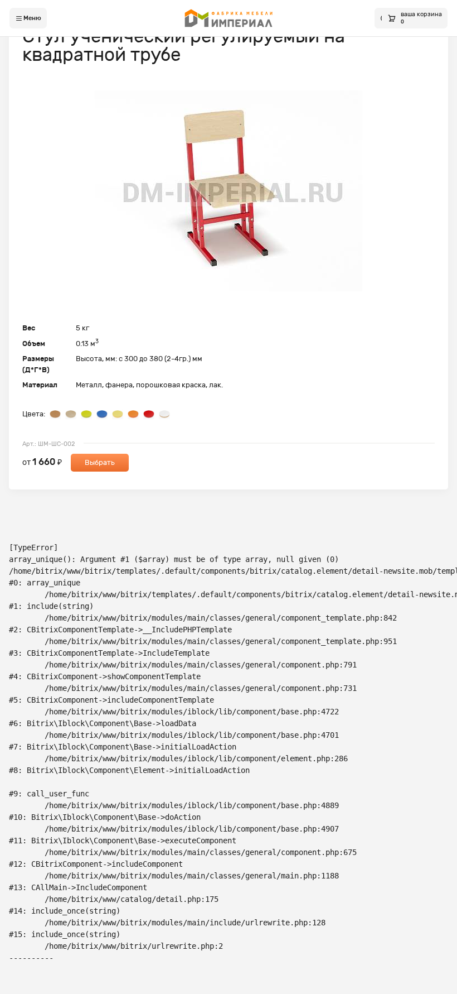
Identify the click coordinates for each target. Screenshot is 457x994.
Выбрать (100, 462)
